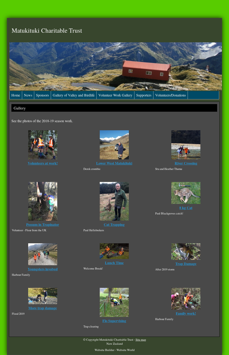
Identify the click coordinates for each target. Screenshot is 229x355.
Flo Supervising (114, 320)
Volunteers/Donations (170, 95)
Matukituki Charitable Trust (116, 340)
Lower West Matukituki (114, 163)
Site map (141, 340)
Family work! (186, 313)
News (28, 95)
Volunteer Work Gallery (115, 95)
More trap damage (42, 307)
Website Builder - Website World (115, 350)
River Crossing (186, 163)
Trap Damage (185, 263)
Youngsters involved (43, 269)
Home (15, 95)
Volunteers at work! (43, 163)
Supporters (143, 95)
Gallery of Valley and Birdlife (74, 95)
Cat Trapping (114, 224)
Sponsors (42, 95)
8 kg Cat (185, 207)
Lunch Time (114, 262)
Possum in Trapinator (42, 224)
